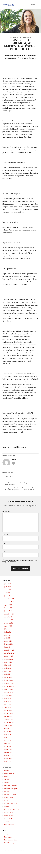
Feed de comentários (10, 840)
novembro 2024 (9, 617)
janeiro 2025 (8, 611)
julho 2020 (7, 761)
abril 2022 (7, 707)
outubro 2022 (8, 689)
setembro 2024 (8, 623)
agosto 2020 (8, 758)
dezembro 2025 (9, 599)
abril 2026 (7, 593)
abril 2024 (7, 638)
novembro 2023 (9, 653)
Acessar (6, 834)
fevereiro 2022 (8, 713)
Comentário (6, 511)
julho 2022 (7, 698)
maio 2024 (7, 635)
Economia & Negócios (11, 789)
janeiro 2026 (8, 596)
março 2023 (8, 677)
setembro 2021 (8, 728)
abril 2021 (7, 743)
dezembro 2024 (9, 614)
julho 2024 (7, 629)
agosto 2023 (8, 662)
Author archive (13, 463)
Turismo (7, 822)
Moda (6, 801)
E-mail (5, 543)
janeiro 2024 (8, 647)
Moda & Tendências (10, 804)
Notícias (6, 807)
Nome (5, 534)
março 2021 (7, 746)
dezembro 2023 (9, 650)
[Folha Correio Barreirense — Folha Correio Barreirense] (8, 5)
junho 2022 (7, 701)
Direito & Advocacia (10, 786)
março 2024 (8, 641)
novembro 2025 (9, 602)
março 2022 (8, 710)
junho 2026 (7, 587)
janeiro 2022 (8, 716)
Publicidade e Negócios (11, 810)
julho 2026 (7, 584)
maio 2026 (7, 590)
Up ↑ (37, 851)
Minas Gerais (8, 798)
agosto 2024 (8, 626)
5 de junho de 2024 (15, 37)
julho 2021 (7, 734)
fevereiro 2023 (8, 680)
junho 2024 (7, 632)
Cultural (11, 477)
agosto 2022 (8, 695)
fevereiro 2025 (8, 608)
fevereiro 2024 (8, 644)
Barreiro (6, 771)
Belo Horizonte (9, 774)
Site (3, 551)
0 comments (27, 37)
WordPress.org (9, 843)
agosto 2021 (8, 731)
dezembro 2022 (9, 683)
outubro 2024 (8, 620)
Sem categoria (8, 816)
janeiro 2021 (8, 752)
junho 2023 (7, 668)
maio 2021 (7, 740)
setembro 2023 (8, 659)
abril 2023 (7, 674)
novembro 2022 (9, 686)
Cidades (6, 780)
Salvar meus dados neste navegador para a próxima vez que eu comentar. (19, 561)
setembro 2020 (9, 755)
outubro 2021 (8, 725)
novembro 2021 (9, 722)
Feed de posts (8, 837)
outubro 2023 (8, 656)
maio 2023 (7, 671)
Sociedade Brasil (9, 819)
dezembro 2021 (9, 719)
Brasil (6, 477)
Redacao (15, 459)
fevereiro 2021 (8, 749)
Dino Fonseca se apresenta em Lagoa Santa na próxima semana (19, 483)
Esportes (6, 792)
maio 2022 (7, 704)
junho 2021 (7, 737)
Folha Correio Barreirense (15, 851)
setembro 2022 (8, 692)
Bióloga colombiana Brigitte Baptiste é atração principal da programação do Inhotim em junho (19, 488)
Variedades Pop (9, 825)
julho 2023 (7, 665)
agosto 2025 (8, 605)
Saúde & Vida (8, 813)
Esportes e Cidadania (10, 795)
